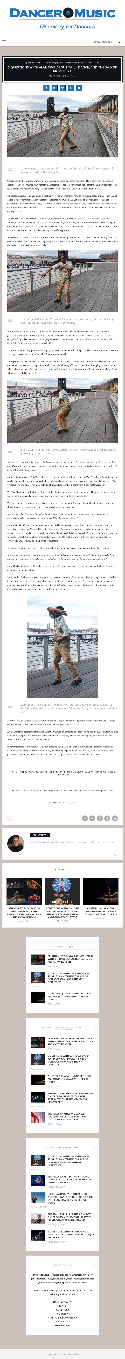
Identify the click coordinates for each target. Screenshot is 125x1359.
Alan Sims (51, 802)
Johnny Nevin (69, 75)
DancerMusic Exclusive (90, 62)
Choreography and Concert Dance (61, 62)
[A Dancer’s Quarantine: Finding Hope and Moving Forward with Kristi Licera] (100, 891)
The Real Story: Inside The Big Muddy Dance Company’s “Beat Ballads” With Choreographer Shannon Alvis (70, 1217)
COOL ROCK (62, 1310)
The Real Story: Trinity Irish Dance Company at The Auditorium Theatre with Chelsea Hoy (69, 1179)
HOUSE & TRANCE (62, 1302)
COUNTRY (62, 1313)
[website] (115, 855)
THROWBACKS (62, 1325)
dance (65, 802)
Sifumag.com (62, 230)
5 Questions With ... (33, 62)
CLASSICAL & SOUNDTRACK (62, 1317)
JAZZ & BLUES (62, 1321)
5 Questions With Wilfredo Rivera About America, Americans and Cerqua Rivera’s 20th (71, 1234)
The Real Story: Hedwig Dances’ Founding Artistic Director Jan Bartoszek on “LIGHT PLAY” (67, 1116)
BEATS (62, 1306)
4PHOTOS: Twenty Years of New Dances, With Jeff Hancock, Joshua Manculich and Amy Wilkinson (71, 959)
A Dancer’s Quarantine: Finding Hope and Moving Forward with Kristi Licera (100, 911)
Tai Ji (76, 802)
